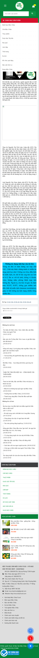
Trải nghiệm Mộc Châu (11, 608)
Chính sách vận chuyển (12, 615)
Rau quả (4, 43)
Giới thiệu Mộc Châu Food (13, 597)
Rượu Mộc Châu (7, 69)
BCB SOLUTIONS (13, 648)
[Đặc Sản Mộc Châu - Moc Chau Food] (19, 5)
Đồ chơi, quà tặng (7, 60)
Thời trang (5, 51)
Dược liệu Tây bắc (7, 38)
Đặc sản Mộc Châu (10, 602)
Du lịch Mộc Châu (10, 605)
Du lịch (4, 56)
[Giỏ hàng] (33, 6)
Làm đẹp (5, 47)
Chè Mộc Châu (7, 29)
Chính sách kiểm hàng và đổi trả (14, 618)
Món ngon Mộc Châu (11, 600)
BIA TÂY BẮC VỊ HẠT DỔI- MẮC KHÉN (22, 529)
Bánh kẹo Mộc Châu (8, 25)
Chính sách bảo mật (11, 620)
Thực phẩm (5, 34)
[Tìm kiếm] (32, 13)
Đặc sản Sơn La (7, 65)
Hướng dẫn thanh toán (11, 623)
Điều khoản (8, 613)
